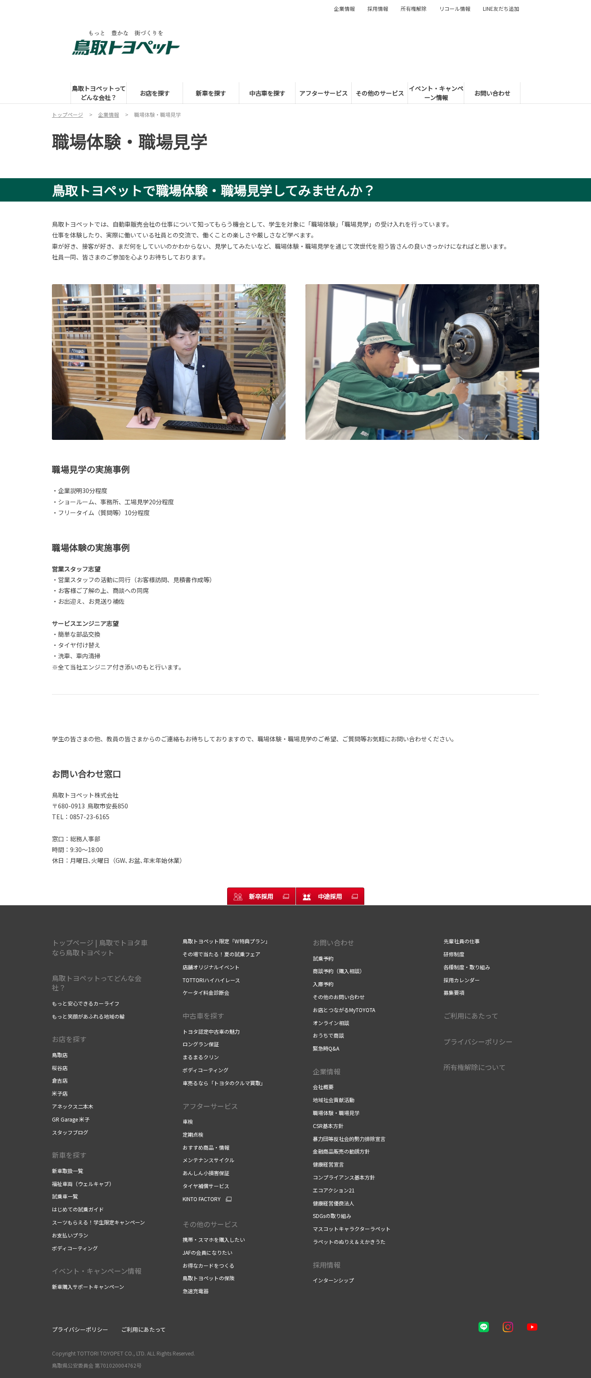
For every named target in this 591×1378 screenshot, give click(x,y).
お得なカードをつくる (208, 1265)
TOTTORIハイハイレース (211, 980)
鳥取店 (59, 1054)
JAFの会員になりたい (207, 1252)
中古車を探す (203, 1015)
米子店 (59, 1093)
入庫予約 (323, 983)
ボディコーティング (75, 1248)
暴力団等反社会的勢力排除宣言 (349, 1138)
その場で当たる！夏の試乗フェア (221, 954)
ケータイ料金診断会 (206, 992)
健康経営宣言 (328, 1164)
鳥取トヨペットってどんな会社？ (96, 983)
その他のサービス (210, 1224)
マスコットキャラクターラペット (352, 1228)
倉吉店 (59, 1080)
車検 (188, 1121)
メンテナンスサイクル (208, 1159)
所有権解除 (414, 8)
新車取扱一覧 (67, 1170)
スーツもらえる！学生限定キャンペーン (98, 1222)
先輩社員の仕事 (461, 941)
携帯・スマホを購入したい (214, 1239)
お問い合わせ (333, 942)
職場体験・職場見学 (336, 1112)
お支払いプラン (70, 1235)
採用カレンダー (461, 980)
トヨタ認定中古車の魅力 (211, 1031)
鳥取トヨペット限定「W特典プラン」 (226, 941)
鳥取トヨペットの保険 (208, 1278)
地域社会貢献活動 (333, 1099)
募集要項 (453, 992)
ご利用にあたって (470, 1015)
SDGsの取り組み (332, 1215)
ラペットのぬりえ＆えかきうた (349, 1241)
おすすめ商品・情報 (206, 1147)
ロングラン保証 (201, 1044)
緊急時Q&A (326, 1048)
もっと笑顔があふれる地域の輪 (88, 1016)
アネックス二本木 (72, 1106)
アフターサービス (210, 1106)
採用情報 (377, 8)
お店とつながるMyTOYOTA (344, 1009)
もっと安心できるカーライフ (85, 1003)
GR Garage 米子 (71, 1119)
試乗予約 (323, 958)
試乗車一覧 (65, 1196)
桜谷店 (59, 1067)
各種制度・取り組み (466, 967)
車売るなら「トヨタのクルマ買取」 (224, 1082)
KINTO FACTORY (202, 1198)
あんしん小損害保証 (206, 1172)
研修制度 (453, 954)
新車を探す (69, 1155)
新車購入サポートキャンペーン (88, 1286)
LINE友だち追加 (501, 8)
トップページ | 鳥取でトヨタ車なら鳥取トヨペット (100, 947)
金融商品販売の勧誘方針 (341, 1151)
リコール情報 (454, 8)
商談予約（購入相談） (339, 970)
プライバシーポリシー (478, 1041)
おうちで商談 (328, 1035)
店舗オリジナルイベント (211, 967)
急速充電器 (196, 1291)
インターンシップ (333, 1280)
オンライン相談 (331, 1022)
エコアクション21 (334, 1190)
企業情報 (344, 8)
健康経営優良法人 (333, 1203)
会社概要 (323, 1086)
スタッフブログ (70, 1132)
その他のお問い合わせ (339, 996)
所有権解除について (474, 1067)
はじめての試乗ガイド (78, 1209)
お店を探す (69, 1039)
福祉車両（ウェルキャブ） (83, 1183)
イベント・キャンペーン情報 (96, 1271)
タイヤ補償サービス (206, 1185)
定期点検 (193, 1134)
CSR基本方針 (328, 1125)
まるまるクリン (201, 1057)
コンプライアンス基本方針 (344, 1177)
